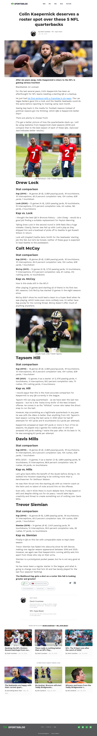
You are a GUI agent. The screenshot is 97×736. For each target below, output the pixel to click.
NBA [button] (44, 3)
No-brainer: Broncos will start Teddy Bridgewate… (48, 686)
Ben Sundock (41, 690)
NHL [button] (55, 3)
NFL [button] (50, 3)
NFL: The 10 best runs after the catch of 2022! (77, 649)
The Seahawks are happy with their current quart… (18, 686)
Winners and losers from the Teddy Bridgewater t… (78, 686)
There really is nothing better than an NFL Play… (48, 649)
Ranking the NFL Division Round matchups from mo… (17, 649)
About (42, 726)
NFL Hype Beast (57, 31)
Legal (55, 726)
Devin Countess (45, 31)
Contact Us (48, 726)
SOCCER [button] (68, 3)
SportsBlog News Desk (14, 690)
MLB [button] (61, 3)
